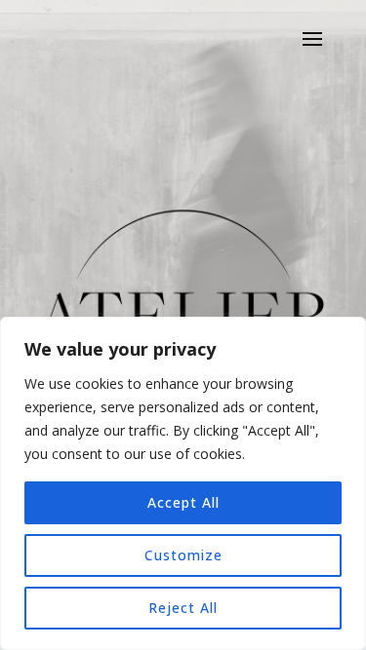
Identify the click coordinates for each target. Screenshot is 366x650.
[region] (183, 483)
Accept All (183, 502)
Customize (183, 555)
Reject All (183, 607)
